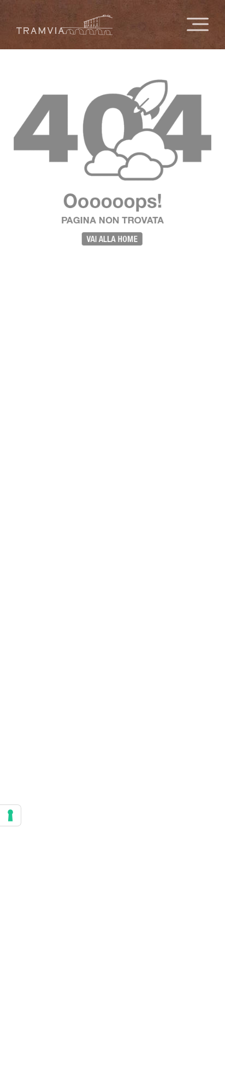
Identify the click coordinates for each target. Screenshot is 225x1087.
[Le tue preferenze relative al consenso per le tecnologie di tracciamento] (10, 815)
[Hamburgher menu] (198, 25)
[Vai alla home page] (64, 28)
